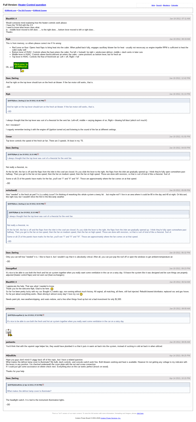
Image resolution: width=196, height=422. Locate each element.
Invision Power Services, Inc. (111, 418)
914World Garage (40, 10)
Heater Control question (32, 5)
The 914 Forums (24, 10)
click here (140, 413)
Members (166, 5)
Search (159, 5)
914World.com (10, 10)
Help (153, 5)
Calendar (174, 5)
